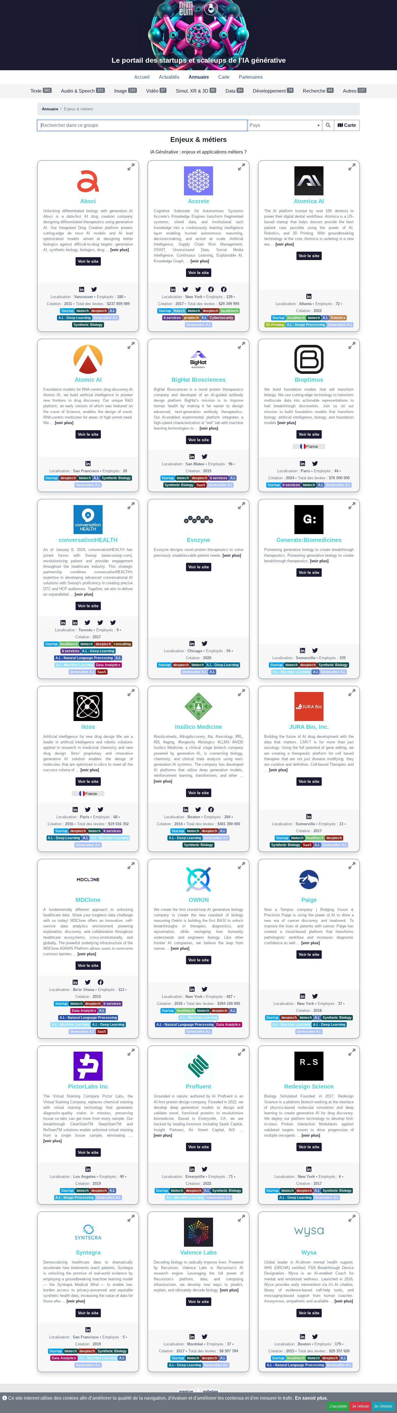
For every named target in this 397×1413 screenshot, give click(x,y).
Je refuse (360, 1406)
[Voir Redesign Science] (352, 1052)
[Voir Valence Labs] (241, 1218)
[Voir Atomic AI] (131, 345)
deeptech (99, 311)
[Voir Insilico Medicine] (241, 693)
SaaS (200, 485)
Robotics (338, 318)
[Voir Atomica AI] (352, 167)
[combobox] (284, 125)
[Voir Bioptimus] (352, 345)
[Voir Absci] (131, 167)
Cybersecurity (221, 318)
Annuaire (50, 109)
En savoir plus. (311, 1398)
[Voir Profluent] (241, 1052)
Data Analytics (108, 665)
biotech (82, 311)
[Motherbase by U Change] (211, 8)
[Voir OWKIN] (241, 866)
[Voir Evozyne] (241, 506)
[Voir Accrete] (241, 167)
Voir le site (88, 261)
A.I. (112, 311)
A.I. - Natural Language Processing (84, 658)
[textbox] (284, 125)
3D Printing (275, 325)
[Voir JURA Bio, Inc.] (352, 693)
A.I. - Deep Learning (74, 318)
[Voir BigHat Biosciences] (241, 345)
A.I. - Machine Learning (74, 665)
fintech (179, 311)
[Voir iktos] (131, 693)
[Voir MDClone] (131, 866)
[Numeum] (186, 8)
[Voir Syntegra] (131, 1218)
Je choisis (383, 1406)
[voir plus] (119, 250)
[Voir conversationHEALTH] (131, 506)
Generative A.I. (105, 318)
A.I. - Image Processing (306, 325)
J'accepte (338, 1406)
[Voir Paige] (352, 866)
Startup (67, 311)
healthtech (229, 311)
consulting (122, 644)
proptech (191, 318)
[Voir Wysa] (352, 1218)
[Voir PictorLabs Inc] (131, 1052)
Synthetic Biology (88, 325)
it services (172, 318)
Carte (349, 125)
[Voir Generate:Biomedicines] (352, 506)
